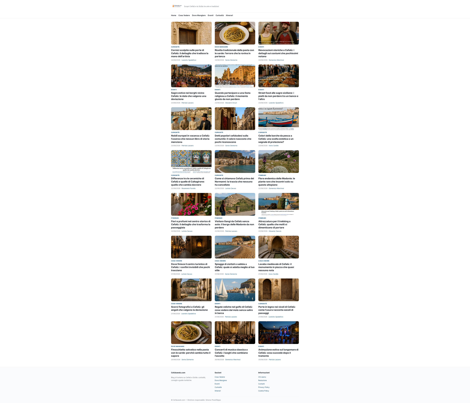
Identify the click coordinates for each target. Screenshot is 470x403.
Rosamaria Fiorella (188, 188)
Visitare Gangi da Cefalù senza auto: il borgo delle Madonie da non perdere (234, 224)
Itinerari (229, 15)
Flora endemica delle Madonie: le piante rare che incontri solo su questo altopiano (276, 181)
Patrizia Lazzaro (188, 103)
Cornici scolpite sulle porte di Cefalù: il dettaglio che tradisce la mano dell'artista (189, 53)
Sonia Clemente (231, 60)
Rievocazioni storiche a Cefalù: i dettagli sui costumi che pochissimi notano (278, 53)
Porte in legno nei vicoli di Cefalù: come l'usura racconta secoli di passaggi (277, 310)
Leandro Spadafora (189, 60)
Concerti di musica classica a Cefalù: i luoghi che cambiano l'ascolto (231, 352)
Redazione (262, 380)
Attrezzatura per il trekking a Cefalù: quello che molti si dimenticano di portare (274, 224)
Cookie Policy (263, 391)
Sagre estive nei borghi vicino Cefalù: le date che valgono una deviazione (188, 96)
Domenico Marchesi (276, 60)
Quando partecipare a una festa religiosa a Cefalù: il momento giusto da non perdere (232, 96)
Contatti (261, 384)
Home (173, 15)
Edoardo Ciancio (275, 231)
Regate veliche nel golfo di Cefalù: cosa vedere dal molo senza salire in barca (234, 310)
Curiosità (220, 15)
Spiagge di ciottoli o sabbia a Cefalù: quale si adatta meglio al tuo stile (235, 267)
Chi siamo (262, 377)
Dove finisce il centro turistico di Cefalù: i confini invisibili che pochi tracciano (190, 267)
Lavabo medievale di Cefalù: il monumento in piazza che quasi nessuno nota (276, 267)
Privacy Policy (264, 387)
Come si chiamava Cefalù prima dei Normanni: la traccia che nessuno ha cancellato (234, 181)
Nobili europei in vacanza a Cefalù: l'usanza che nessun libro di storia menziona (190, 138)
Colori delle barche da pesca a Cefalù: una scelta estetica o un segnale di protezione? (276, 138)
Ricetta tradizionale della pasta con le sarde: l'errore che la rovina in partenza (234, 53)
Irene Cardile (274, 146)
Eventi (210, 15)
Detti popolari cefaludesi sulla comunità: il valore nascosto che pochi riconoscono (233, 138)
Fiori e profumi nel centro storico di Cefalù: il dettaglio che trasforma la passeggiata (190, 224)
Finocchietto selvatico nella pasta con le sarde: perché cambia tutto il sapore (190, 352)
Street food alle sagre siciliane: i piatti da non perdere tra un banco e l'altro (278, 96)
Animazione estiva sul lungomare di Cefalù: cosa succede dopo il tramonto (278, 352)
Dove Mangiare (199, 15)
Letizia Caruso (230, 188)
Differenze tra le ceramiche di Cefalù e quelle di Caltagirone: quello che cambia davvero (188, 181)
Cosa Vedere (184, 15)
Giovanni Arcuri (231, 103)
